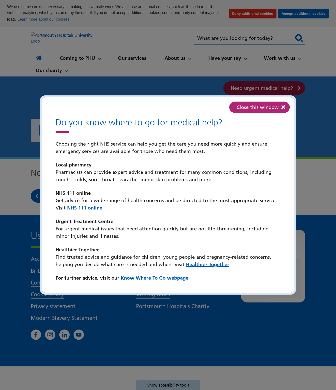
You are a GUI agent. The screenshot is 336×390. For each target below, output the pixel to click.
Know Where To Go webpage (154, 278)
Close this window (258, 107)
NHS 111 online (84, 208)
